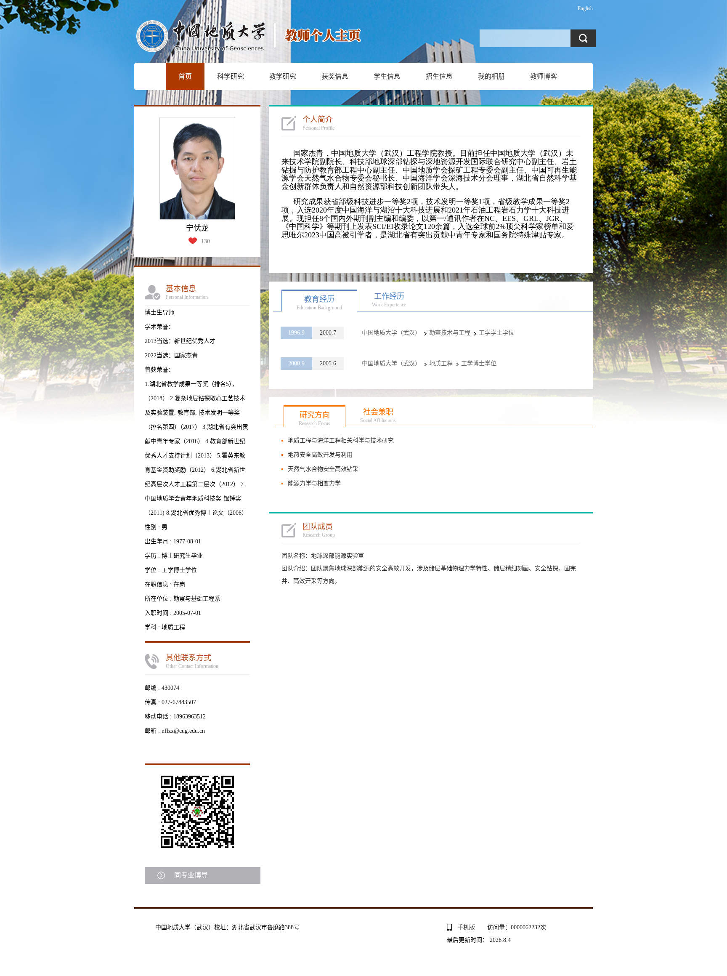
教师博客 (543, 76)
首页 (185, 76)
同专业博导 (191, 875)
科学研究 (230, 76)
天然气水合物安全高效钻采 (323, 469)
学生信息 (387, 76)
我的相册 (491, 76)
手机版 (466, 927)
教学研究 (282, 76)
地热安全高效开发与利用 (320, 455)
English (585, 8)
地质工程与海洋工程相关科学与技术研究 (341, 440)
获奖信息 (334, 76)
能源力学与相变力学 (314, 483)
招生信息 (439, 76)
